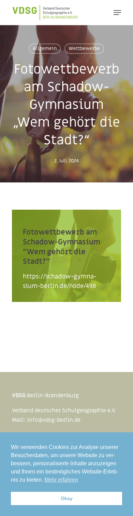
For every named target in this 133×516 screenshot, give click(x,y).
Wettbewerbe (84, 48)
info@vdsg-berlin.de (53, 420)
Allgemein (45, 48)
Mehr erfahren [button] (61, 480)
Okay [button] (67, 498)
